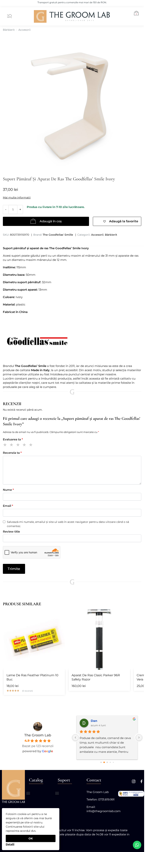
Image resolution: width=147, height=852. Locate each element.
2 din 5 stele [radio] (12, 445)
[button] (135, 13)
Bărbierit (9, 29)
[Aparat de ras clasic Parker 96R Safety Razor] (99, 639)
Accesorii (24, 29)
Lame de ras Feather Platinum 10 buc (32, 677)
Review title (11, 531)
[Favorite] (59, 614)
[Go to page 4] (113, 762)
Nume (8, 490)
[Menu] (8, 16)
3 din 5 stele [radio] (18, 445)
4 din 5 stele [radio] (25, 445)
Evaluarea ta (13, 439)
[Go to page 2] (107, 762)
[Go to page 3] (110, 762)
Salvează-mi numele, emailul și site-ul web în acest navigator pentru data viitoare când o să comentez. (68, 524)
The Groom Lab (37, 735)
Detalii (10, 844)
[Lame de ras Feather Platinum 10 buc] (34, 639)
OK (31, 838)
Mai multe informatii (17, 197)
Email (8, 506)
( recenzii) (27, 691)
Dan (94, 721)
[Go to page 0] (101, 762)
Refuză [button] (10, 843)
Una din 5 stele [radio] (5, 445)
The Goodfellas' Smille (58, 234)
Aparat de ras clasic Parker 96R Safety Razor (96, 677)
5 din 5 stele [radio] (31, 445)
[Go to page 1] (104, 762)
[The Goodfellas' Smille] (72, 341)
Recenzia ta (12, 453)
